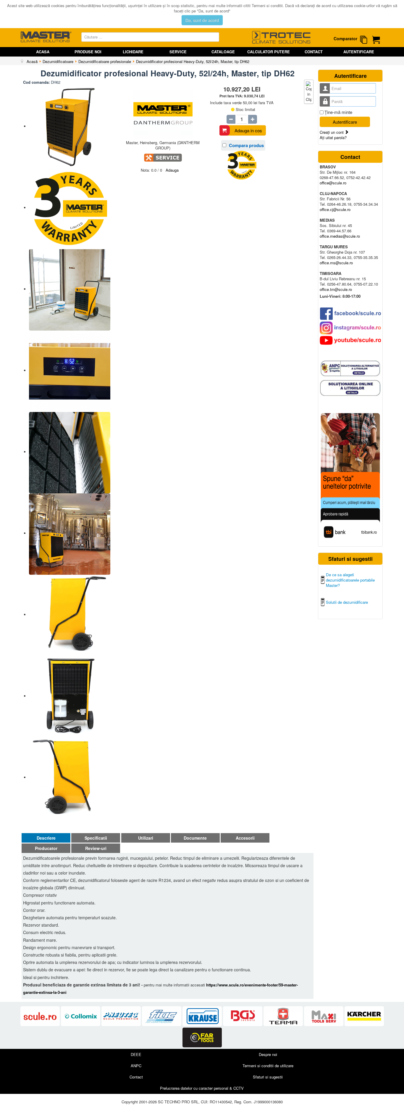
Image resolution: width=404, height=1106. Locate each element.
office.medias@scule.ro (340, 236)
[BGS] (243, 1016)
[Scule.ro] (40, 1016)
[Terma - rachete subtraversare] (284, 1016)
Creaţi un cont (332, 132)
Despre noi (268, 1054)
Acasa (42, 51)
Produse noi (88, 51)
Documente (195, 838)
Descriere (46, 838)
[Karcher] (364, 1016)
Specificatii (96, 838)
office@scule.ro (333, 183)
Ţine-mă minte (338, 112)
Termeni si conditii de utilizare (268, 1065)
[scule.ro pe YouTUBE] (350, 340)
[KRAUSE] (202, 1016)
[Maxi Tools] (324, 1016)
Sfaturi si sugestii (268, 1077)
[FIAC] (162, 1016)
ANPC (136, 1065)
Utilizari (145, 838)
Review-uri (95, 848)
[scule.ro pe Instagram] (350, 327)
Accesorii (245, 838)
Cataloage (223, 51)
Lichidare (133, 51)
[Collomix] (81, 1016)
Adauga (172, 170)
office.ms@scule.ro (336, 262)
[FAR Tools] (202, 1037)
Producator (46, 848)
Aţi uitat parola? (333, 137)
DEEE (136, 1054)
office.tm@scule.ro (336, 289)
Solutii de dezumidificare (347, 602)
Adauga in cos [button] (248, 130)
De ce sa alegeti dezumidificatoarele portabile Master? (350, 580)
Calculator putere (268, 51)
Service (178, 51)
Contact (314, 51)
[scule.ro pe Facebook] (350, 313)
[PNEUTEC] (121, 1016)
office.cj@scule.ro (335, 209)
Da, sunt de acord (202, 20)
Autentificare (358, 51)
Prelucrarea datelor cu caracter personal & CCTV (202, 1088)
